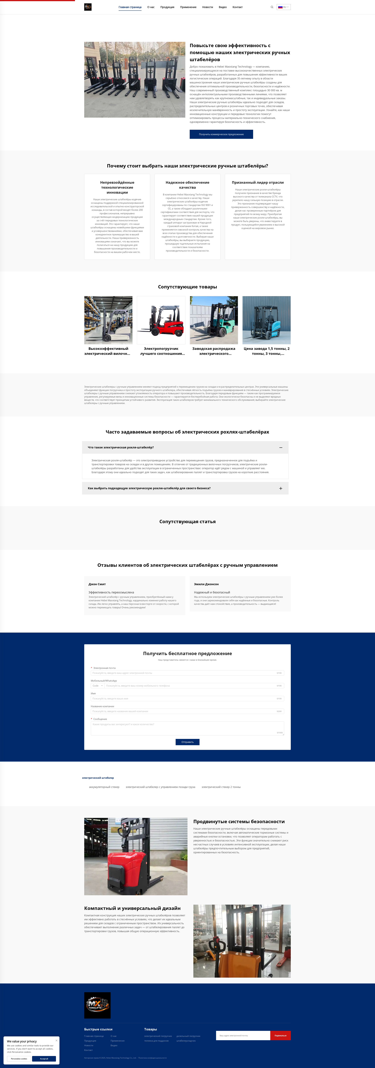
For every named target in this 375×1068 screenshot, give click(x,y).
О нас (151, 7)
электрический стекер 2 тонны (221, 787)
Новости (207, 7)
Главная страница (130, 7)
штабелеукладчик (186, 1040)
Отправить (187, 742)
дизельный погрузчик (188, 1036)
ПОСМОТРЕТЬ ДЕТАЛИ (108, 320)
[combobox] (97, 685)
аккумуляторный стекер (104, 787)
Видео (223, 7)
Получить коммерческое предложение (221, 134)
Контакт (238, 7)
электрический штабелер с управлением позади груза (160, 787)
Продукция (167, 7)
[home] (88, 6)
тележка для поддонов (156, 1040)
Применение (188, 7)
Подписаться (280, 1035)
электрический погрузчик (158, 1036)
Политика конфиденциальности (152, 1058)
